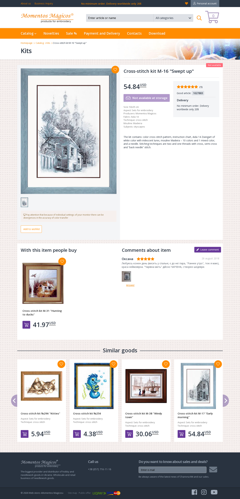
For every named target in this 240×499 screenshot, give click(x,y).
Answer (130, 285)
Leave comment (209, 249)
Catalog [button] (27, 33)
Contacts (134, 33)
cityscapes (139, 126)
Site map (72, 492)
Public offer (85, 492)
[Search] (199, 18)
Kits (48, 42)
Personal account (207, 3)
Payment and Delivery (102, 33)
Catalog (40, 42)
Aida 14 (135, 116)
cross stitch (142, 119)
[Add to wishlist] (115, 69)
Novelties (51, 33)
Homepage (27, 42)
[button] (173, 18)
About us (26, 3)
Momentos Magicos (146, 113)
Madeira (137, 123)
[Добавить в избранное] (62, 261)
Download (157, 33)
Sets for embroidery (142, 110)
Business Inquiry (43, 3)
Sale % (71, 33)
